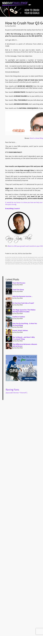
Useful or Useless (18, 317)
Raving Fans (12, 389)
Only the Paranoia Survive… (22, 296)
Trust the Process (18, 283)
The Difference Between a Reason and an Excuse (24, 345)
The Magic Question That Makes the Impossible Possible (23, 311)
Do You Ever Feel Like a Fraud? (23, 303)
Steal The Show (18, 290)
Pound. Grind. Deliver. (20, 330)
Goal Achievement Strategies (16, 4)
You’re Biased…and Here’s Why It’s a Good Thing (23, 338)
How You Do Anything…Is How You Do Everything (24, 324)
